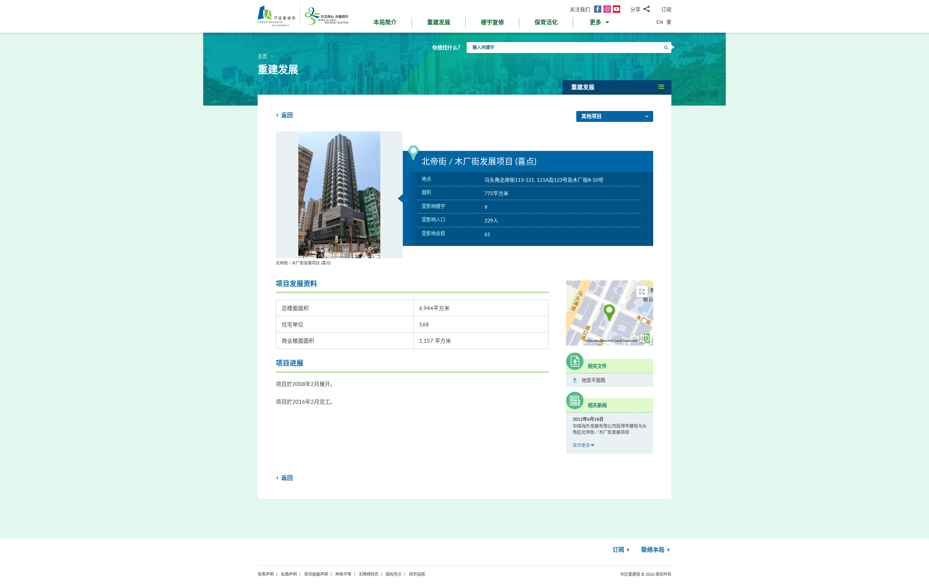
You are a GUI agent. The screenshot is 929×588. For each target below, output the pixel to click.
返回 (286, 115)
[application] (609, 313)
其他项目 (591, 116)
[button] (600, 23)
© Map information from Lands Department (611, 340)
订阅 (666, 9)
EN (659, 22)
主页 (262, 56)
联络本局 (653, 550)
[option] (339, 198)
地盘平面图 (593, 380)
